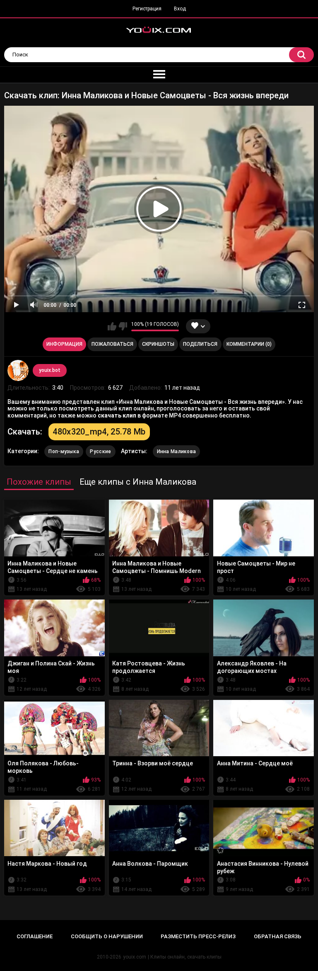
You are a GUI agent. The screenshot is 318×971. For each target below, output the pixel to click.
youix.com (134, 957)
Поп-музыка (63, 451)
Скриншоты (158, 344)
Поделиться (200, 344)
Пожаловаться (112, 344)
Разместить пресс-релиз (198, 936)
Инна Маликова (176, 451)
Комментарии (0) (249, 344)
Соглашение (35, 936)
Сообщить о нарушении (107, 936)
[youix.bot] (17, 370)
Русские (100, 451)
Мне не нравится (122, 326)
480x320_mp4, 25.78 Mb (99, 432)
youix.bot (49, 370)
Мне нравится (112, 326)
